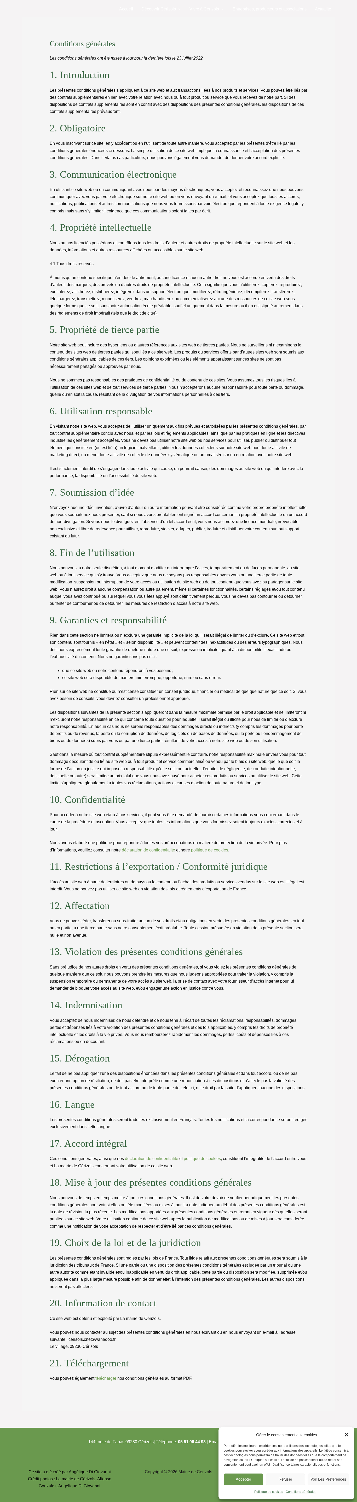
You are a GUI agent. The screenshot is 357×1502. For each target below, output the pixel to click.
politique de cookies (209, 850)
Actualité (323, 9)
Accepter (243, 1479)
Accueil (126, 9)
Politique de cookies (268, 1492)
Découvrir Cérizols (158, 9)
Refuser (285, 1479)
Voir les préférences (328, 1479)
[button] (346, 1434)
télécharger (105, 1378)
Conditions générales (301, 1492)
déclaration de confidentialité (148, 850)
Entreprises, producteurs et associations (270, 9)
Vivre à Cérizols (204, 9)
